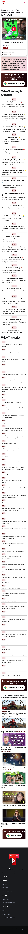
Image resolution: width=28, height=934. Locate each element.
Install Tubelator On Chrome (15, 83)
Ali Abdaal (10, 54)
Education (20, 731)
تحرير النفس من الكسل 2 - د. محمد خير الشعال (14, 767)
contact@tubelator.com (9, 902)
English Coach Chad (7, 751)
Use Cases (5, 887)
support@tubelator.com (9, 918)
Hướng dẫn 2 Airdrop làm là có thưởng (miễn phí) (14, 805)
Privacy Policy (6, 914)
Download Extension (8, 891)
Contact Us (6, 899)
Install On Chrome (15, 835)
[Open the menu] (25, 2)
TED (3, 826)
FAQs (4, 911)
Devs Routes (17, 929)
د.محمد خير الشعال (8, 769)
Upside (4, 789)
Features (5, 884)
